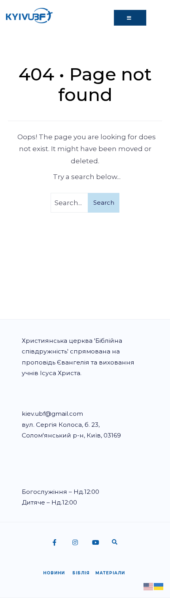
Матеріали (110, 573)
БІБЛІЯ (81, 573)
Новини (54, 573)
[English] (149, 586)
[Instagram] (75, 543)
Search (103, 202)
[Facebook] (55, 543)
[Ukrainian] (159, 586)
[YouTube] (95, 543)
